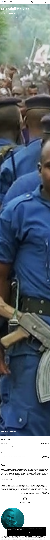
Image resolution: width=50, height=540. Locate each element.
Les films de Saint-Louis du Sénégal (13, 456)
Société (23, 456)
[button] (32, 2)
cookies (26, 528)
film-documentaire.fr (38, 17)
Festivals (3, 456)
